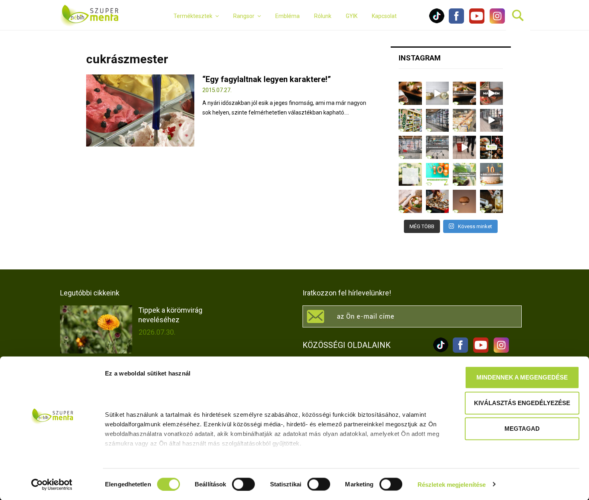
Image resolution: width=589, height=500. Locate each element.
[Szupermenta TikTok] (437, 21)
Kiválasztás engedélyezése (522, 403)
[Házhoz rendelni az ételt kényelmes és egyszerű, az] (437, 201)
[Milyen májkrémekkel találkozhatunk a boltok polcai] (410, 93)
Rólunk (322, 16)
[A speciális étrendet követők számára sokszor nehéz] (410, 120)
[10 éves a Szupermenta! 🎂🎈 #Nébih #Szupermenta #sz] (491, 174)
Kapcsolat (384, 16)
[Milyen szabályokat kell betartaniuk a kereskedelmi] (437, 120)
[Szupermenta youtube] (474, 21)
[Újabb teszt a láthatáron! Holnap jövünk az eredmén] (491, 93)
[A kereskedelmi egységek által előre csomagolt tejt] (464, 120)
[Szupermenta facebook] (456, 21)
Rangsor (243, 16)
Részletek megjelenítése (452, 484)
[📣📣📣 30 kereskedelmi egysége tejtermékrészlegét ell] (437, 147)
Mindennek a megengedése (522, 377)
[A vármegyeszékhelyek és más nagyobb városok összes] (410, 147)
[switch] (243, 484)
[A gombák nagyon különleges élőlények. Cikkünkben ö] (464, 201)
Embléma (287, 16)
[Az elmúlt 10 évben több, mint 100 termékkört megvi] (491, 147)
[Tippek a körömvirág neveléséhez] (96, 329)
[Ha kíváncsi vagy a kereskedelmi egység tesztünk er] (491, 120)
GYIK (351, 16)
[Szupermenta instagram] (495, 21)
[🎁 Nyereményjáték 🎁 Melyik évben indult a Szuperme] (437, 174)
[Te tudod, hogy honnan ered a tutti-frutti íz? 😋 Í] (491, 201)
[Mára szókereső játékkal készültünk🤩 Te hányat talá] (410, 174)
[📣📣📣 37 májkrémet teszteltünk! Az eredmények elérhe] (464, 93)
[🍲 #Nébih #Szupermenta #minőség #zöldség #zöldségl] (410, 201)
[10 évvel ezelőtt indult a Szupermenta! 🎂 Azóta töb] (464, 174)
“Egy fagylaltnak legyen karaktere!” (266, 79)
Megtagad (522, 428)
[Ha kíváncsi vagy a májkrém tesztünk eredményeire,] (437, 93)
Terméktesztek (192, 16)
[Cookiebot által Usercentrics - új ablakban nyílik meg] (52, 484)
